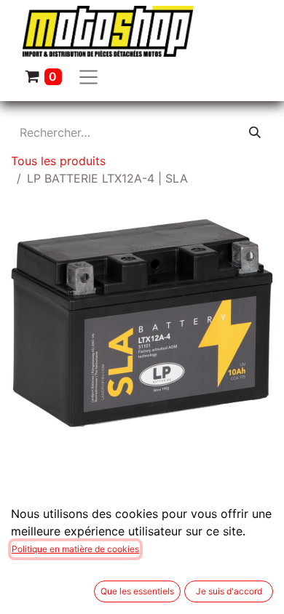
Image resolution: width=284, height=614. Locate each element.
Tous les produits (58, 161)
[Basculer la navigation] (89, 76)
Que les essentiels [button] (137, 591)
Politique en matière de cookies (75, 548)
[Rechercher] (255, 132)
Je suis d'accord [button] (229, 591)
